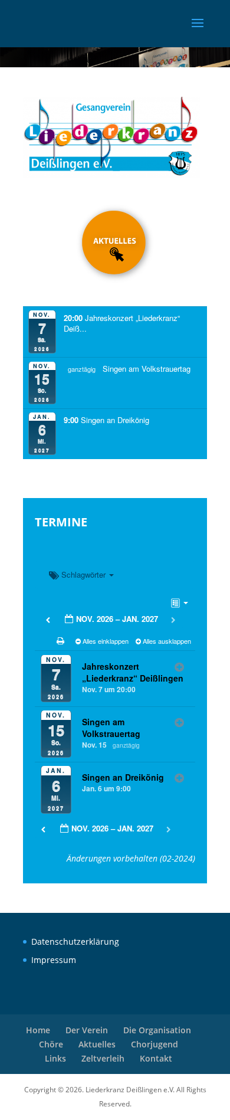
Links (55, 1058)
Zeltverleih (102, 1058)
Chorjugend (154, 1044)
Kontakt (156, 1058)
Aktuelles (97, 1044)
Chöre (51, 1044)
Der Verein (86, 1030)
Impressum (53, 959)
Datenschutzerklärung (75, 941)
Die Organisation (157, 1030)
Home (38, 1030)
